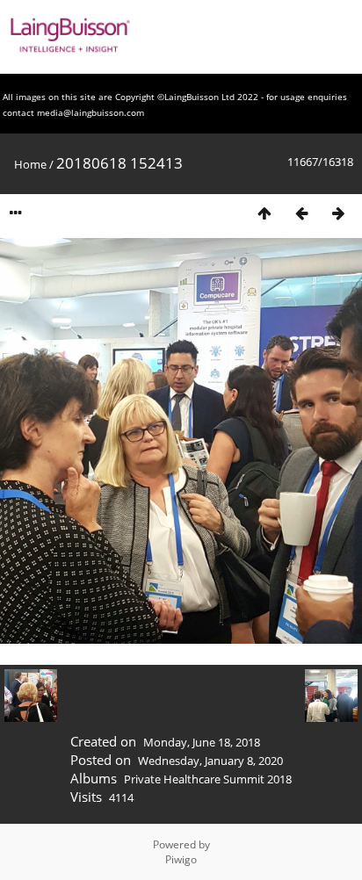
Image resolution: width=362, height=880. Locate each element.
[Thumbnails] (264, 213)
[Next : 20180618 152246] (338, 213)
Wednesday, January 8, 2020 (210, 760)
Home (30, 164)
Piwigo (181, 859)
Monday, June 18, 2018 (201, 742)
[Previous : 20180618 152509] (301, 213)
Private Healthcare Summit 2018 (208, 779)
